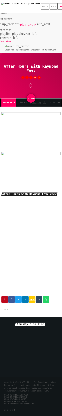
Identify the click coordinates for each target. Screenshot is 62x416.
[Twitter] (10, 410)
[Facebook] (14, 410)
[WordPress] (8, 410)
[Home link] (20, 6)
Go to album (5, 41)
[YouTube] (5, 410)
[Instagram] (12, 410)
